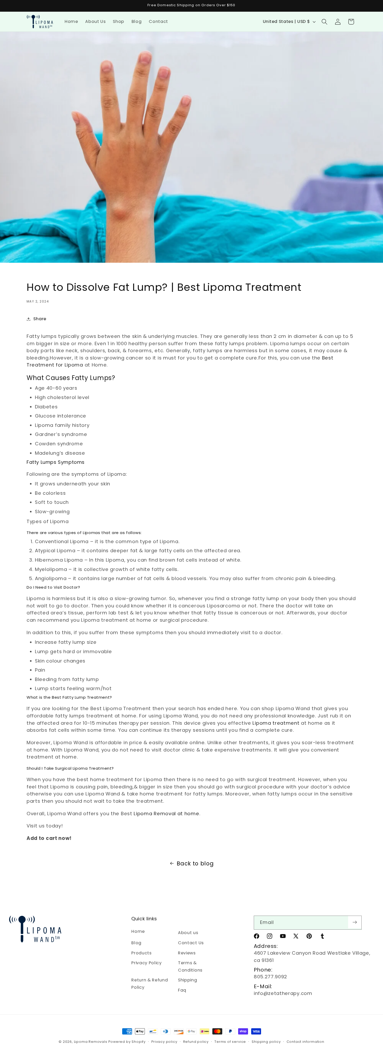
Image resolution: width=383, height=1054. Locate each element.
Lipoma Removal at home (166, 813)
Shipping (187, 980)
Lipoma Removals (90, 1041)
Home (138, 931)
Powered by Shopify (127, 1041)
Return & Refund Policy (149, 983)
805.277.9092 (270, 976)
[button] (324, 21)
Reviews (187, 953)
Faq (182, 990)
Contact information (305, 1041)
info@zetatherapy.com (283, 993)
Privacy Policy (146, 963)
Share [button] (39, 319)
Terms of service (230, 1041)
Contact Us (191, 943)
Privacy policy (164, 1041)
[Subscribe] (354, 922)
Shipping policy (266, 1041)
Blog (136, 943)
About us (188, 933)
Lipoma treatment (275, 723)
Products (141, 953)
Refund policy (196, 1041)
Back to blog (195, 863)
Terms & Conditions (190, 966)
